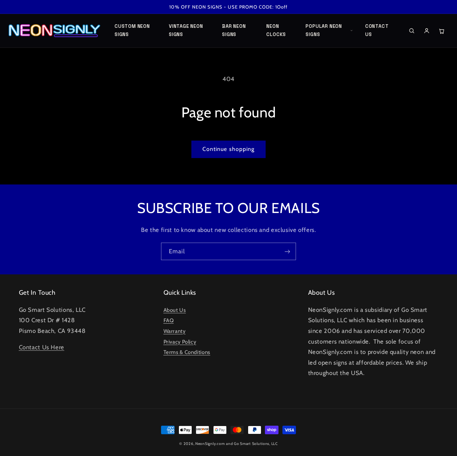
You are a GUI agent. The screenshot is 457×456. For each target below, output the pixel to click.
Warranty (175, 331)
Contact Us (376, 30)
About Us (175, 310)
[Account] (426, 30)
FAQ (169, 320)
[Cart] (441, 30)
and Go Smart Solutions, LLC (252, 443)
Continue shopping (228, 149)
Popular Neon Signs (324, 30)
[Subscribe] (287, 251)
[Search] (411, 30)
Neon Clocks (276, 30)
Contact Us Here (41, 347)
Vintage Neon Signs (186, 30)
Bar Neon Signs (234, 30)
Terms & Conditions (187, 352)
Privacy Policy (180, 342)
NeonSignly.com (210, 443)
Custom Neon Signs (132, 30)
